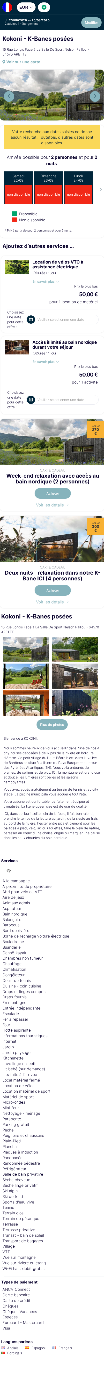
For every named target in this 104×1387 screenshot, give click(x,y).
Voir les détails (50, 505)
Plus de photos (52, 724)
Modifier (91, 22)
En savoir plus (43, 281)
